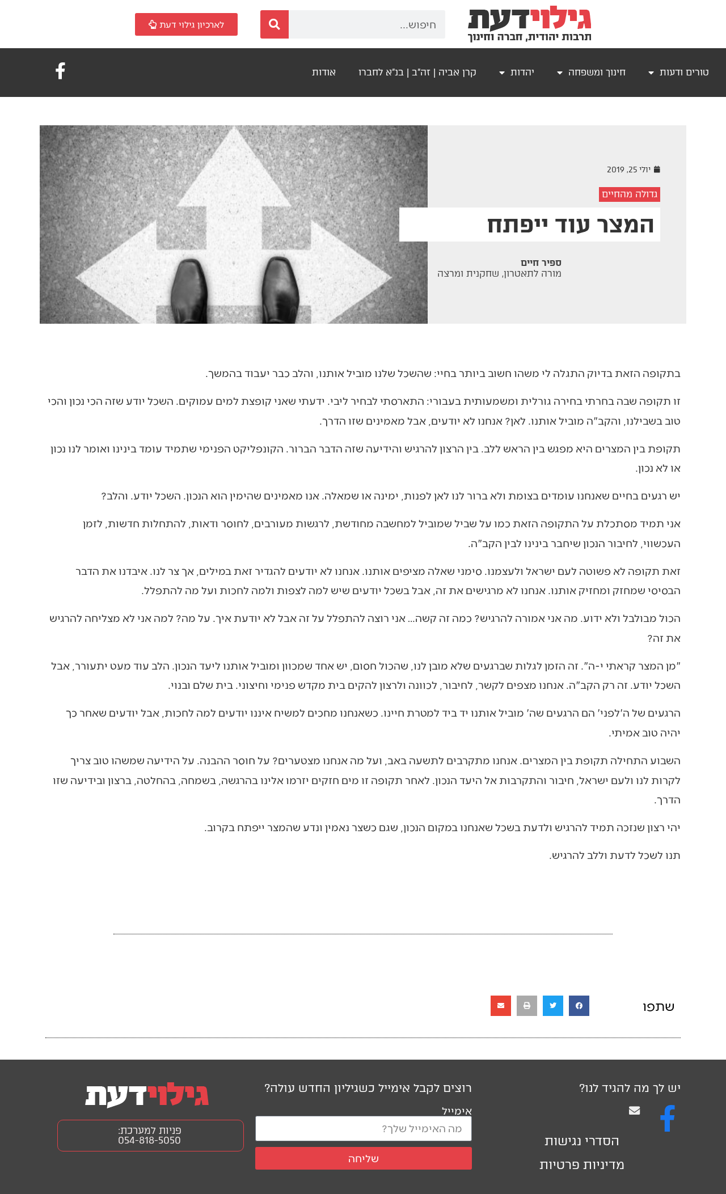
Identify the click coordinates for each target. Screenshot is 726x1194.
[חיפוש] (274, 24)
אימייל (457, 1110)
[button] (579, 1006)
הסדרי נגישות (581, 1141)
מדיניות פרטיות (581, 1164)
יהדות (522, 72)
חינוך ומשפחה (597, 72)
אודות (324, 72)
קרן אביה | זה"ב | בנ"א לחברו (417, 72)
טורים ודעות (684, 72)
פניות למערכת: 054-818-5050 (150, 1135)
